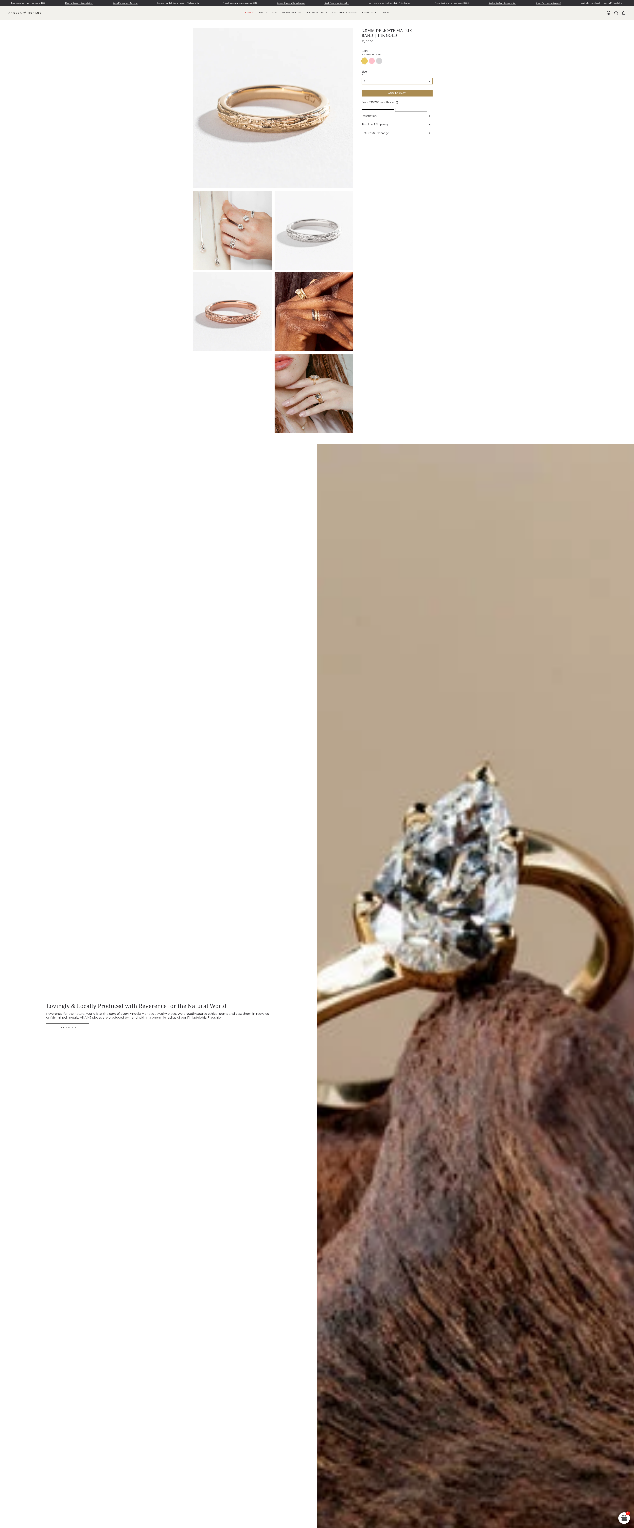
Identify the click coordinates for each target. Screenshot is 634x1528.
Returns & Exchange (375, 133)
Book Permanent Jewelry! (125, 3)
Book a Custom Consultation (79, 3)
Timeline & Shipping (375, 124)
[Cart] (624, 13)
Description (369, 115)
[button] (263, 12)
